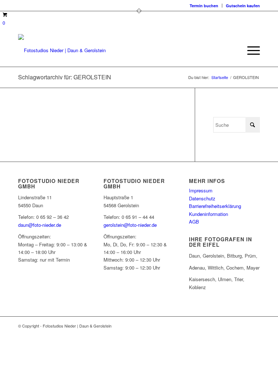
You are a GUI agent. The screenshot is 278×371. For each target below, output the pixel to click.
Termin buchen (204, 5)
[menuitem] (204, 6)
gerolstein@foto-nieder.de (130, 224)
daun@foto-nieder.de (39, 224)
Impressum (200, 190)
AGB (194, 221)
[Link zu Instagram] (243, 325)
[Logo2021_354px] (62, 50)
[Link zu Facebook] (232, 325)
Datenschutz (202, 198)
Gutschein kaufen (243, 5)
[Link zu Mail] (254, 325)
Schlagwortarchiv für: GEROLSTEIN (64, 77)
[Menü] (250, 50)
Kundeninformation (208, 213)
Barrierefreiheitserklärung (215, 206)
